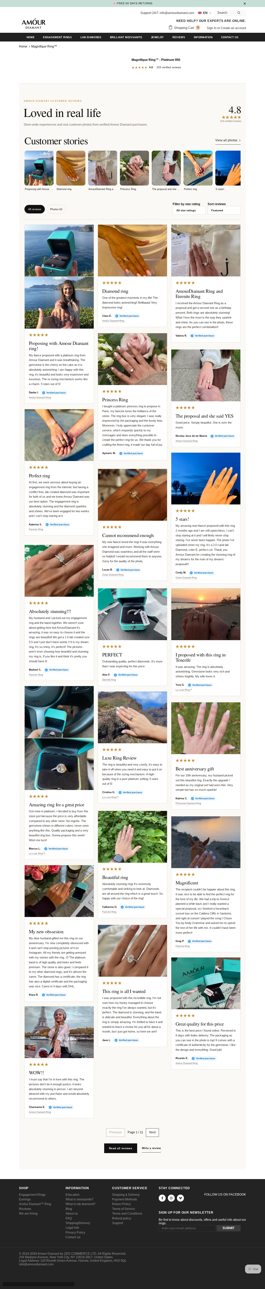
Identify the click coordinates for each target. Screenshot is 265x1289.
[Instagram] (171, 1198)
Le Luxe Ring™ (184, 690)
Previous (115, 1132)
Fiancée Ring (36, 529)
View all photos (226, 140)
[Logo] (33, 24)
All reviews (34, 209)
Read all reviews (120, 1148)
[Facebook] (162, 1198)
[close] (245, 3)
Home (23, 46)
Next (152, 1132)
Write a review (151, 1148)
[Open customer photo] (59, 250)
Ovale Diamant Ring (186, 578)
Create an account (233, 28)
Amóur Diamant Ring (40, 397)
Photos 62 (56, 209)
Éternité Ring (109, 680)
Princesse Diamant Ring (188, 803)
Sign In (212, 28)
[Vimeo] (180, 1198)
